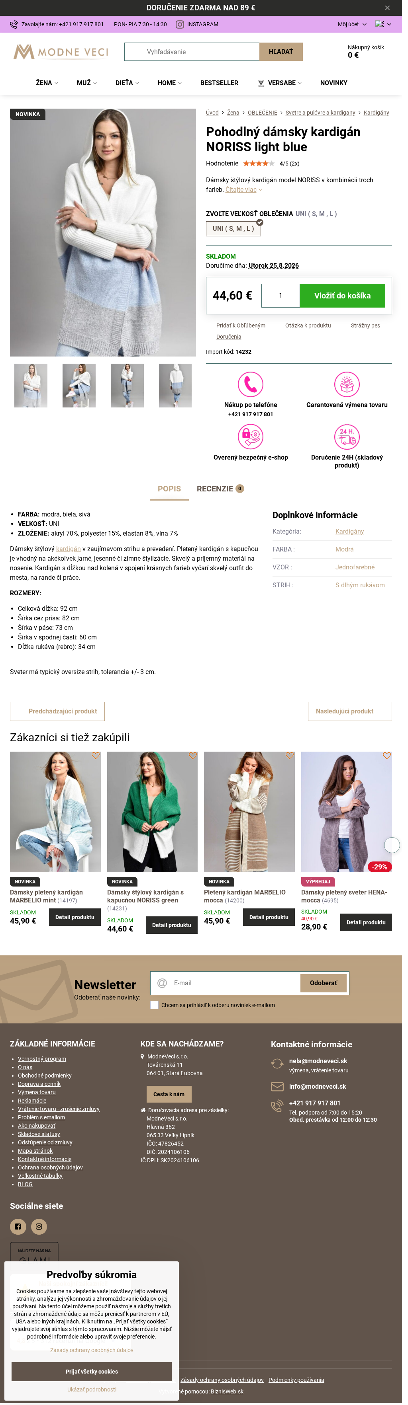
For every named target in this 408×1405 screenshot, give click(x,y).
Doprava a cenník (39, 1084)
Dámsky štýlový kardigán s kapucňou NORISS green (145, 896)
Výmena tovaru (37, 1092)
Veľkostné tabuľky (40, 1176)
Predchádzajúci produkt (63, 711)
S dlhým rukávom (360, 585)
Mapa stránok (35, 1151)
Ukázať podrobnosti (91, 1389)
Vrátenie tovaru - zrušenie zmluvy (59, 1109)
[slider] (259, 163)
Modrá (344, 549)
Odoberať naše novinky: (107, 997)
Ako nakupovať (36, 1125)
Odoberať (323, 983)
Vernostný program (42, 1059)
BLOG (25, 1184)
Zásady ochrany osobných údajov (222, 1380)
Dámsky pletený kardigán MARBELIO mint (46, 896)
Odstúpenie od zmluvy (45, 1142)
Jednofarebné (355, 567)
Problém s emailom (41, 1117)
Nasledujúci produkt (344, 711)
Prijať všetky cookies (92, 1371)
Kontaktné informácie (44, 1159)
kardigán (68, 549)
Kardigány (349, 531)
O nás (25, 1067)
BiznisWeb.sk (227, 1391)
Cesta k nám (168, 1094)
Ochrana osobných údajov (50, 1167)
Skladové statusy (39, 1134)
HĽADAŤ (281, 51)
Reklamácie (32, 1100)
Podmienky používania (296, 1380)
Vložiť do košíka (342, 295)
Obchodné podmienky (45, 1075)
